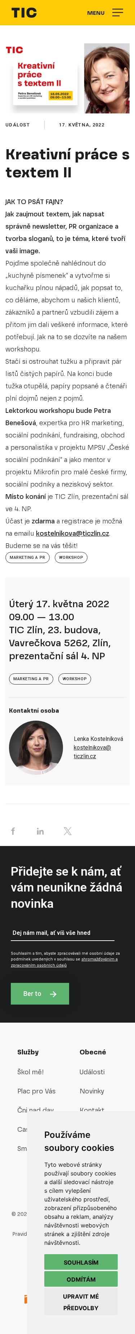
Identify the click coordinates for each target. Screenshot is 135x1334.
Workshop (71, 557)
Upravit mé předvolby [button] (81, 1302)
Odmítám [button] (81, 1279)
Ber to (33, 993)
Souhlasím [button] (81, 1262)
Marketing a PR (27, 557)
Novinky (92, 1091)
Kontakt (92, 1110)
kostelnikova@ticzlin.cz (72, 533)
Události (92, 1072)
